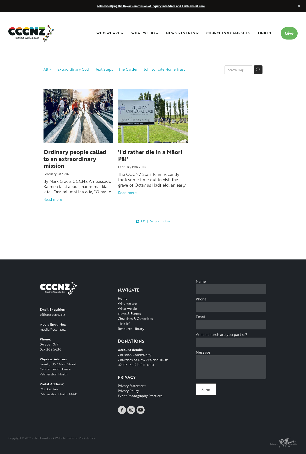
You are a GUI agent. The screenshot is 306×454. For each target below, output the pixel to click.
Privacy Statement (132, 385)
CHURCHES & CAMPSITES (228, 32)
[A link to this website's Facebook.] (122, 410)
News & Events (129, 313)
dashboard (41, 438)
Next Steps (103, 69)
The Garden (128, 69)
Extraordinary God (73, 69)
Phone (201, 299)
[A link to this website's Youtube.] (141, 410)
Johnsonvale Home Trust (164, 69)
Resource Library (131, 328)
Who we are (127, 303)
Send (206, 389)
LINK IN (264, 32)
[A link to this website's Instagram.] (131, 410)
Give (289, 33)
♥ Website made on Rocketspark (74, 438)
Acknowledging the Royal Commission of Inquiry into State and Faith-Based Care (151, 6)
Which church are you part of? (221, 334)
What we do (127, 308)
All (46, 69)
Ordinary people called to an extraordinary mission (75, 159)
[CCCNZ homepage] (37, 33)
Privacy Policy (128, 390)
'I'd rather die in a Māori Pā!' (150, 155)
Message (203, 352)
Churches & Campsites (135, 318)
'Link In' (124, 323)
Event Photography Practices (140, 395)
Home (122, 298)
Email (200, 317)
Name (201, 281)
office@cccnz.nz (52, 314)
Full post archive (160, 221)
